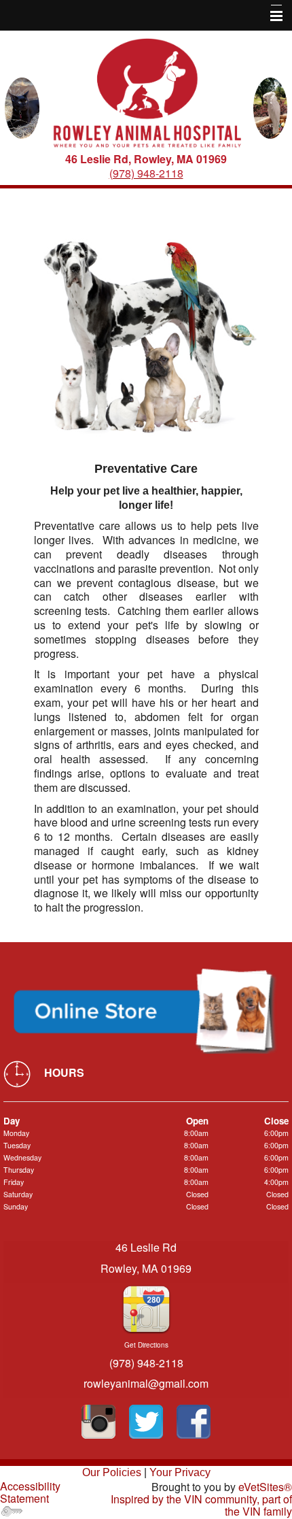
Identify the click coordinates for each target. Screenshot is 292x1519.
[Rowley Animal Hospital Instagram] (98, 1422)
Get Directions (146, 1345)
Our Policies (111, 1472)
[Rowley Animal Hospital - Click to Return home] (146, 93)
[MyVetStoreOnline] (146, 1011)
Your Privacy (180, 1472)
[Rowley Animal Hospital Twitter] (146, 1422)
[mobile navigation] (270, 16)
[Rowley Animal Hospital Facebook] (193, 1422)
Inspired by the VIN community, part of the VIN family (201, 1505)
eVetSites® (265, 1487)
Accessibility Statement (30, 1492)
